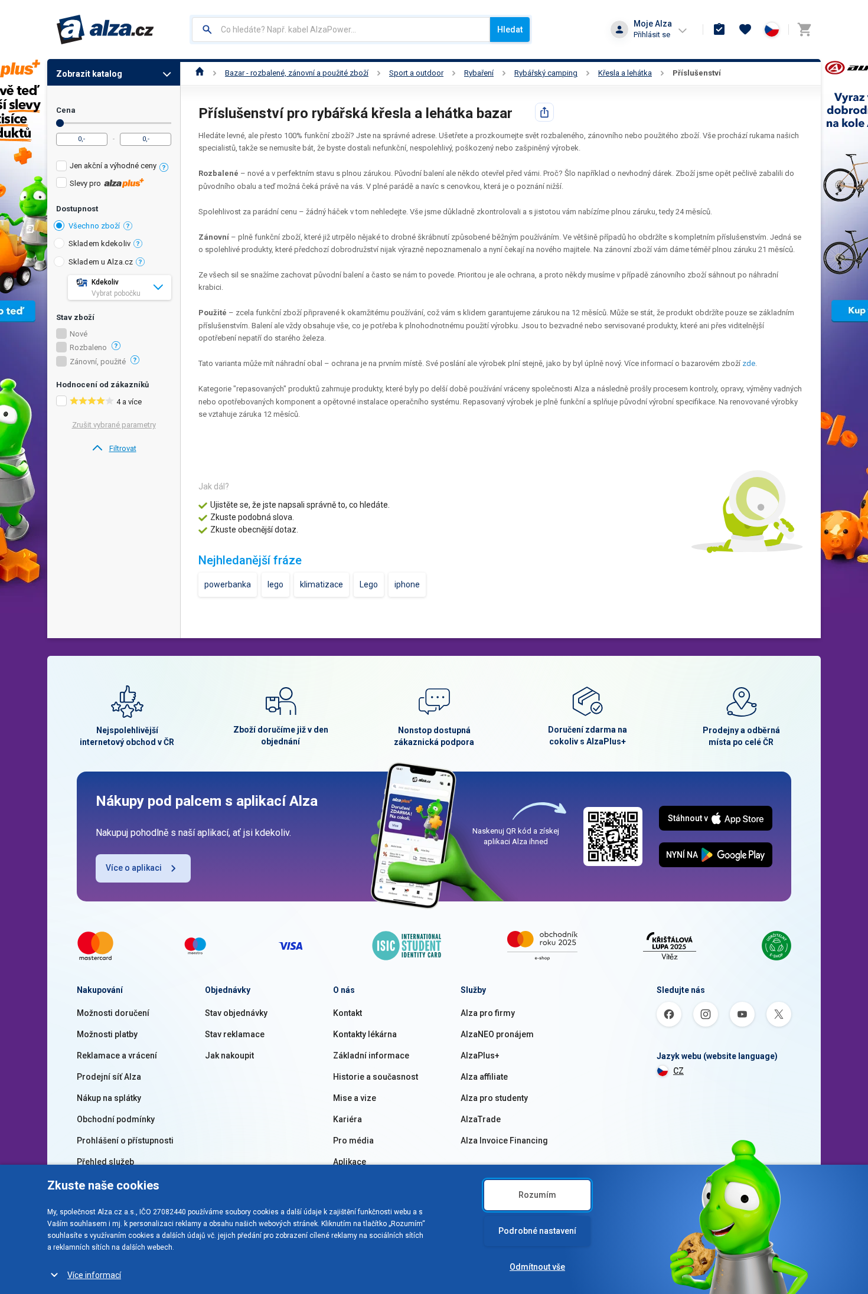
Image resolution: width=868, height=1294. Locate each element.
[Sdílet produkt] (544, 112)
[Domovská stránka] (199, 73)
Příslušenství (697, 72)
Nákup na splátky (109, 1098)
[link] (113, 449)
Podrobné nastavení (537, 1231)
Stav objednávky (236, 1013)
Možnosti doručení (113, 1013)
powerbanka (227, 584)
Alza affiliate (484, 1076)
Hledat (510, 29)
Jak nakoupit (229, 1055)
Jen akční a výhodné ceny (113, 165)
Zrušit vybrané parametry (114, 424)
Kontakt (347, 1013)
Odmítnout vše (537, 1267)
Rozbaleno (88, 348)
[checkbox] (113, 167)
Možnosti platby (107, 1034)
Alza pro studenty (494, 1098)
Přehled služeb (105, 1161)
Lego (369, 584)
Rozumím (537, 1195)
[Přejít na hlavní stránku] (105, 29)
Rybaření (479, 72)
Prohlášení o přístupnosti (125, 1140)
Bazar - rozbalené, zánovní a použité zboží (296, 72)
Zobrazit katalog (89, 74)
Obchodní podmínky (116, 1119)
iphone (407, 584)
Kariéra (347, 1119)
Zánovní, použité (98, 362)
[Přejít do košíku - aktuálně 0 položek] (804, 29)
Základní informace (371, 1055)
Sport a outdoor (416, 72)
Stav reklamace (235, 1034)
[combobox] (341, 29)
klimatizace (321, 584)
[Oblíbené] (745, 29)
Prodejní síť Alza (109, 1076)
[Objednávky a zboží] (719, 29)
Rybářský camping (545, 72)
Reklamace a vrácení (117, 1055)
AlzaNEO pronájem (497, 1034)
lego (275, 584)
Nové (78, 334)
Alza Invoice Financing (504, 1140)
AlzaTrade (481, 1119)
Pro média (353, 1140)
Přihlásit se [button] (652, 34)
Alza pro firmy (488, 1013)
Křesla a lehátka (625, 72)
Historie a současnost (375, 1076)
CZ (678, 1071)
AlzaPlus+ (480, 1055)
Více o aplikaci (134, 868)
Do (60, 123)
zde (748, 363)
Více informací (94, 1275)
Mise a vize (354, 1098)
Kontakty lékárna (365, 1034)
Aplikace (349, 1161)
